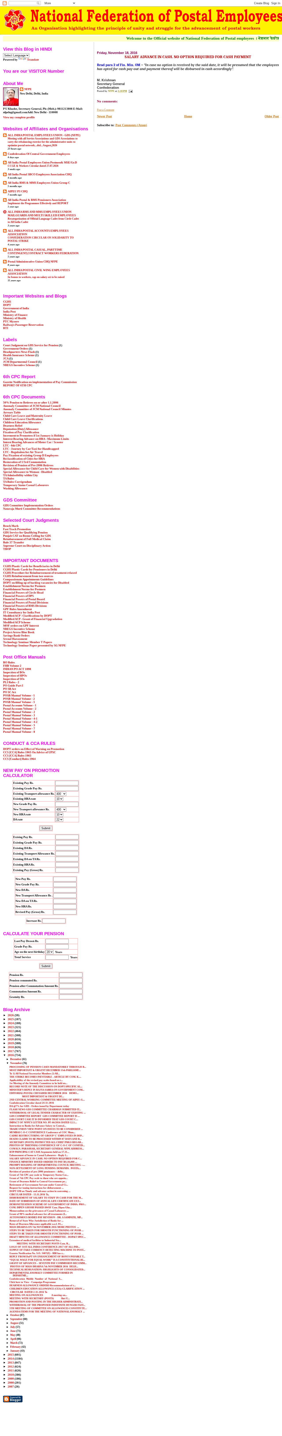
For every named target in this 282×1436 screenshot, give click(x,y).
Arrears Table (12, 412)
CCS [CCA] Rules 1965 (17, 755)
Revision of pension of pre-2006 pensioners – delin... (37, 1171)
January (15, 1350)
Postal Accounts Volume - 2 (19, 708)
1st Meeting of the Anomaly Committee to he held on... (38, 1083)
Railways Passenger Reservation (23, 324)
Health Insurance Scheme (19, 355)
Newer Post (104, 116)
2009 (11, 1378)
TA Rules (8, 478)
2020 (11, 1039)
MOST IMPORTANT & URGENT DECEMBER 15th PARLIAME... (45, 1070)
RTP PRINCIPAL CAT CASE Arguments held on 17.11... (39, 1152)
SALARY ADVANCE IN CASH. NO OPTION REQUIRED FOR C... (45, 1158)
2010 (11, 1374)
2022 (11, 1031)
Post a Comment (105, 109)
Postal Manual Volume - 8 (19, 731)
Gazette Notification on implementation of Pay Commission (40, 382)
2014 (11, 1358)
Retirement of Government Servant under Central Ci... (38, 1184)
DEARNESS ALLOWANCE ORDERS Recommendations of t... (42, 1285)
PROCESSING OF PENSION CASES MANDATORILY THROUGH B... (47, 1067)
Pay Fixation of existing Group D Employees (30, 455)
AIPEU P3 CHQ (18, 191)
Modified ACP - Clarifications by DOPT (27, 615)
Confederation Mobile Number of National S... (35, 1278)
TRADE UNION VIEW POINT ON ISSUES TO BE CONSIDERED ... (46, 1129)
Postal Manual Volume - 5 (19, 725)
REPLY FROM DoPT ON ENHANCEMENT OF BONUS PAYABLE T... (47, 1256)
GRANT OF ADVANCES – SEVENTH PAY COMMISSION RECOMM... (48, 1263)
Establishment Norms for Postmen (24, 586)
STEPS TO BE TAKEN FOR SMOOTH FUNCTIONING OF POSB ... (46, 1230)
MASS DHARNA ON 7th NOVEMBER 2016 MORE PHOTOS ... (44, 1227)
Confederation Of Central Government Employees (39, 153)
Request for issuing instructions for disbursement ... (36, 1187)
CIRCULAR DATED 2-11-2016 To (28, 1292)
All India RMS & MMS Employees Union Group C (39, 182)
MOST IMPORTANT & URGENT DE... (36, 1096)
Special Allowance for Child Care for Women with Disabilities (41, 468)
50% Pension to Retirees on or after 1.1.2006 (30, 402)
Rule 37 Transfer (13, 542)
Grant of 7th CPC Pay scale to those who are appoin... (38, 1178)
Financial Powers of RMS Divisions (25, 605)
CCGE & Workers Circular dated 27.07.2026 (33, 165)
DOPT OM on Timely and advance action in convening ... (39, 1191)
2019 (11, 1043)
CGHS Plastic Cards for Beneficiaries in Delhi (31, 566)
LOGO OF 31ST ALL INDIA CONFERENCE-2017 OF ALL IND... (44, 1246)
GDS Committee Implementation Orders (28, 505)
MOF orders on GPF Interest (21, 625)
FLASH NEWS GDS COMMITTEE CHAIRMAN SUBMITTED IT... (45, 1109)
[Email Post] (131, 91)
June (13, 1330)
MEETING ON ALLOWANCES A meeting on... (38, 1295)
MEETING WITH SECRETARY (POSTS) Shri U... (39, 1298)
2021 (11, 1035)
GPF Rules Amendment (17, 609)
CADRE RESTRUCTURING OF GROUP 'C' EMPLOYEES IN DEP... (46, 1135)
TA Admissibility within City (20, 475)
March (14, 1342)
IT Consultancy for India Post (21, 612)
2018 (11, 1047)
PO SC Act (9, 692)
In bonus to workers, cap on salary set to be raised (36, 277)
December (16, 1059)
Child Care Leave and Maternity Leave (27, 415)
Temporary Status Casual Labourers (26, 485)
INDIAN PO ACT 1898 (17, 669)
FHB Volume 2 (12, 665)
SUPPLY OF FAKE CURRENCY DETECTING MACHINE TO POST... (47, 1250)
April (13, 1338)
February (15, 1346)
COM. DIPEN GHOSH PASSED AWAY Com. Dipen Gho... (40, 1207)
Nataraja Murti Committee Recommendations (31, 508)
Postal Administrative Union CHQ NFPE (33, 261)
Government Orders (15, 348)
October (15, 1315)
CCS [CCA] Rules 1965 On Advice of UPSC (29, 752)
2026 (11, 1015)
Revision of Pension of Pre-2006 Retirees (28, 465)
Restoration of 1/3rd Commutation (24, 462)
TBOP (7, 549)
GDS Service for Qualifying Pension (25, 532)
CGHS (7, 301)
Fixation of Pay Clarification (21, 432)
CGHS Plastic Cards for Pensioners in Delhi (30, 569)
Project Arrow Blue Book (18, 632)
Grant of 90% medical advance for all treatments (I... (38, 1214)
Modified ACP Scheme (16, 622)
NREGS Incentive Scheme (19, 365)
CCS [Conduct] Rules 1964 (19, 759)
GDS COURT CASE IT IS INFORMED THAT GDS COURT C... (43, 1119)
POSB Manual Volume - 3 (19, 702)
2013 (11, 1362)
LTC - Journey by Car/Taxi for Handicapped (31, 448)
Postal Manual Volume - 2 (19, 712)
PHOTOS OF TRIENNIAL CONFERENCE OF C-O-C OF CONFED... (47, 1145)
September (16, 1319)
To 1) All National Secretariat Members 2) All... (34, 1073)
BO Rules (9, 662)
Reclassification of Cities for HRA (24, 458)
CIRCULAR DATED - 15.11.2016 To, (29, 1194)
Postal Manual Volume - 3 (19, 715)
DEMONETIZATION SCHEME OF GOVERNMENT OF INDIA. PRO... (47, 1204)
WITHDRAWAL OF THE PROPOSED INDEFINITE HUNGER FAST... (47, 1305)
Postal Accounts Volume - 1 (19, 705)
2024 (11, 1023)
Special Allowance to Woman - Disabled (27, 472)
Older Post (272, 116)
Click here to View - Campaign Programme (32, 1282)
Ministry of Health (14, 318)
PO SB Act (9, 688)
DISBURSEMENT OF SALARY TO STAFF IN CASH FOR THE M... (46, 1197)
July (13, 1327)
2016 (11, 1055)
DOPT (7, 305)
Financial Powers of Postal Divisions (25, 602)
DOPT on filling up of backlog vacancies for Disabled (36, 582)
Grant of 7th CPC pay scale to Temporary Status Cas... (39, 1174)
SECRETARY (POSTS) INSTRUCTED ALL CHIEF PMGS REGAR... (46, 1142)
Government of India (16, 308)
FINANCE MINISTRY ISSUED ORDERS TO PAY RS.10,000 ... (43, 1161)
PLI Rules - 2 (11, 682)
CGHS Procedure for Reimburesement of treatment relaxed (40, 572)
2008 (11, 1382)
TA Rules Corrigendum (17, 481)
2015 (11, 1354)
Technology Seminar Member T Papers (27, 642)
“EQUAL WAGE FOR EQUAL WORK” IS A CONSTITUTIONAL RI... (47, 1259)
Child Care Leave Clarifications (23, 419)
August (14, 1323)
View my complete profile (19, 117)
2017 (11, 1051)
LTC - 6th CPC (12, 445)
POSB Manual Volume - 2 (19, 698)
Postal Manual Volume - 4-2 (20, 722)
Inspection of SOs (13, 679)
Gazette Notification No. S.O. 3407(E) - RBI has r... (36, 1253)
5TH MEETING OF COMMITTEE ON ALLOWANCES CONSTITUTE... (48, 1308)
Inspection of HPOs (15, 675)
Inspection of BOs (14, 672)
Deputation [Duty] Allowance (21, 429)
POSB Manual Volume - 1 (19, 695)
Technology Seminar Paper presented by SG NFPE (34, 645)
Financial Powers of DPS (18, 596)
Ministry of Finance (15, 314)
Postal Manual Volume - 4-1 (20, 718)
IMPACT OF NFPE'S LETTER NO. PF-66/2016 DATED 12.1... (43, 1122)
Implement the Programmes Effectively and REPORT (38, 203)
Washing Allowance (15, 488)
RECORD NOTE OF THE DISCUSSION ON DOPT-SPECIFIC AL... (45, 1086)
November (16, 1063)
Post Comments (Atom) (131, 125)
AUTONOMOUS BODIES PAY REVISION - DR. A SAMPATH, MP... (46, 1217)
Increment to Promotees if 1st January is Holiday (33, 435)
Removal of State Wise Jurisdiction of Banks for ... (36, 1220)
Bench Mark (11, 525)
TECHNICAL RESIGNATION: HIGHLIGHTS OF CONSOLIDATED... (47, 1269)
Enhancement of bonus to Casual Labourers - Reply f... (38, 1155)
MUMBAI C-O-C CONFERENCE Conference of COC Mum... (42, 1132)
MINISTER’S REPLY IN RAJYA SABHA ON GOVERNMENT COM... (46, 1089)
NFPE (28, 89)
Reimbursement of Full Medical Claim (27, 539)
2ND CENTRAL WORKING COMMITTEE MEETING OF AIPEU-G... (47, 1099)
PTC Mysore (11, 321)
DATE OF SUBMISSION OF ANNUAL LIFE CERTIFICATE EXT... (45, 1201)
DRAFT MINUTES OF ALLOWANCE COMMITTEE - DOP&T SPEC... (47, 1237)
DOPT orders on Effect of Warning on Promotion (33, 749)
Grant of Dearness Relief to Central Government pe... (38, 1181)
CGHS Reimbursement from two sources (28, 576)
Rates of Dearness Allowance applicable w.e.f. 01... (36, 1224)
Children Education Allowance (22, 422)
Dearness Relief (12, 425)
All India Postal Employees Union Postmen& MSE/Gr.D (42, 162)
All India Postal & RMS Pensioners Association (37, 200)
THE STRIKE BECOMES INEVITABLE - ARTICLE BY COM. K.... (45, 1076)
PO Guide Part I (13, 685)
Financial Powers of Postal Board (24, 599)
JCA (6, 358)
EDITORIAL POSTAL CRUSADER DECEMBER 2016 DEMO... (44, 1093)
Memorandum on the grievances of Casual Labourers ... (39, 1210)
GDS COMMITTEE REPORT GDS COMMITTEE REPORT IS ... (44, 1116)
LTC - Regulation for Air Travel (23, 452)
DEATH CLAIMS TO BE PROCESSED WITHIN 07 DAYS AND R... (45, 1139)
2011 (11, 1370)
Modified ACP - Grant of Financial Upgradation (32, 619)
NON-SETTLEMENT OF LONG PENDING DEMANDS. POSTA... (45, 1168)
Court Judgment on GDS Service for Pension (30, 345)
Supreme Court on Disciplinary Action (26, 545)
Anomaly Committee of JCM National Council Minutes (37, 409)
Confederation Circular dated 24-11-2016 (31, 1102)
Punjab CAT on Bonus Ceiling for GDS (27, 535)
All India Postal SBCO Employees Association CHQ (40, 174)
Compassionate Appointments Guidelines (28, 579)
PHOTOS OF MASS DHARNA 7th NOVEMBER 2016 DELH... (43, 1266)
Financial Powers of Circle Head (23, 592)
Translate (33, 59)
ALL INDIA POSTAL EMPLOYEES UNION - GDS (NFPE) (44, 135)
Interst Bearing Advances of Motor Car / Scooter (33, 442)
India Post (9, 311)
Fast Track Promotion (17, 529)
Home (188, 116)
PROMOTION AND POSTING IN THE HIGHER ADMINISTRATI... (46, 1301)
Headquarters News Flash (19, 351)
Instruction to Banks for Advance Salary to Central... (37, 1125)
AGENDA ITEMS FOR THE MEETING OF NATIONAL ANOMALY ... (47, 1311)
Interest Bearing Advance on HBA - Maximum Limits (36, 438)
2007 (11, 1386)
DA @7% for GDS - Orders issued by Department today (39, 1106)
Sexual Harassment (15, 638)
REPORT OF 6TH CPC (17, 385)
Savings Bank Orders (16, 635)
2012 (11, 1366)
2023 (11, 1027)
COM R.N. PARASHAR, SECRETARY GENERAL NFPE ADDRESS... (46, 1148)
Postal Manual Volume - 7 (19, 728)
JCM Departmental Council (20, 361)
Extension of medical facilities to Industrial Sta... (35, 1240)
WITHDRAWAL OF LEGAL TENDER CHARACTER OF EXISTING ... (47, 1112)
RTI (5, 328)
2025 (11, 1019)
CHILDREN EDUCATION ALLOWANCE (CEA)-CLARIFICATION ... (47, 1288)
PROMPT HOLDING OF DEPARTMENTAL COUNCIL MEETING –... (47, 1165)
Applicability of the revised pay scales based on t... (36, 1080)
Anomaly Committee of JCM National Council (32, 405)
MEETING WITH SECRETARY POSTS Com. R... (39, 1243)
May (13, 1334)
